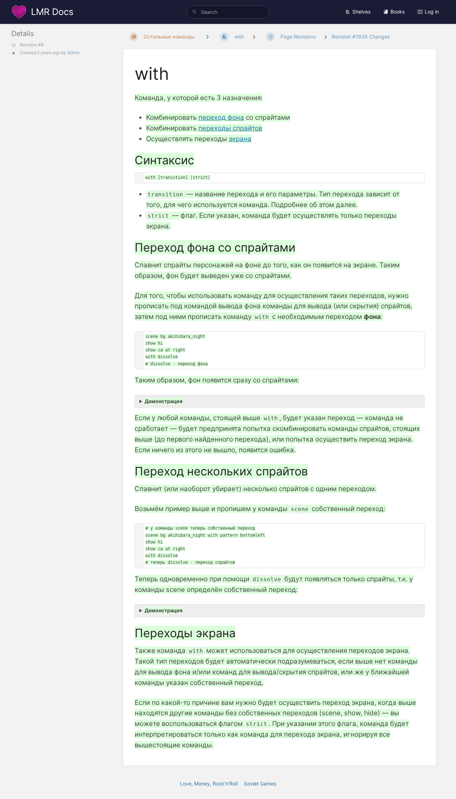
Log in (432, 12)
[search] (228, 12)
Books (397, 12)
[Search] (194, 12)
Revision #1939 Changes (361, 36)
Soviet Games (260, 783)
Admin (73, 52)
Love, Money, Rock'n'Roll (209, 783)
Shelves (361, 12)
